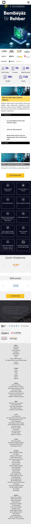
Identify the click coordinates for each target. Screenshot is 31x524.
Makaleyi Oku (7, 114)
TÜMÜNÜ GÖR (16, 296)
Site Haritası (26, 326)
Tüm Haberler (5, 143)
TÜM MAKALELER (16, 175)
